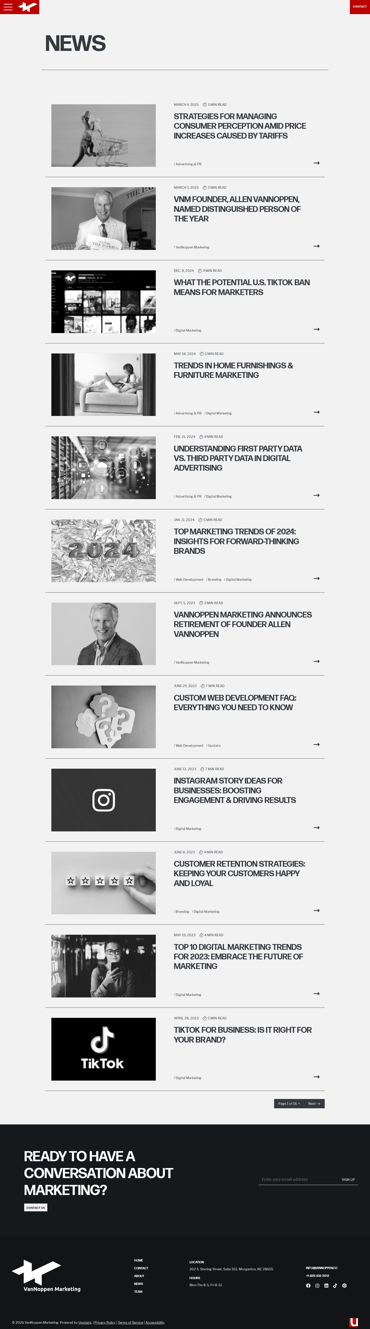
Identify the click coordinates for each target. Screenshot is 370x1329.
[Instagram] (317, 1285)
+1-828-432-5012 (317, 1276)
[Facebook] (308, 1285)
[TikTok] (335, 1285)
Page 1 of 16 (288, 1104)
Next (312, 1104)
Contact (360, 6)
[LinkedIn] (326, 1285)
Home (138, 1260)
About (139, 1276)
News (138, 1284)
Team (138, 1292)
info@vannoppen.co (321, 1268)
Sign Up (348, 1180)
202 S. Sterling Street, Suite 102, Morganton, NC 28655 (231, 1269)
